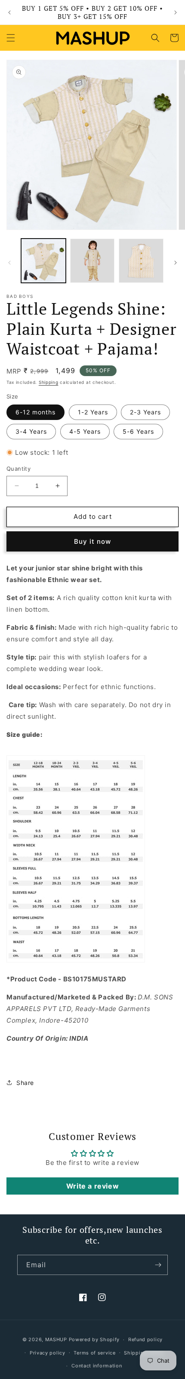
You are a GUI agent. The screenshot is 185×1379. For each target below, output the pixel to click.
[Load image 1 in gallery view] (43, 261)
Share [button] (25, 1082)
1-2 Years (93, 412)
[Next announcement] (175, 12)
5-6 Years (138, 431)
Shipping (49, 382)
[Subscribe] (157, 1265)
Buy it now (92, 541)
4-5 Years (85, 431)
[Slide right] (175, 262)
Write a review (92, 1186)
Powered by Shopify (94, 1339)
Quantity (18, 468)
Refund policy (145, 1339)
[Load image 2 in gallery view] (92, 261)
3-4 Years (31, 431)
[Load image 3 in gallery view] (141, 261)
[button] (10, 37)
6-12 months (35, 412)
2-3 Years (145, 412)
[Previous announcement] (9, 12)
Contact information (96, 1366)
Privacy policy (47, 1353)
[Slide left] (9, 262)
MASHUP (56, 1339)
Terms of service (94, 1353)
